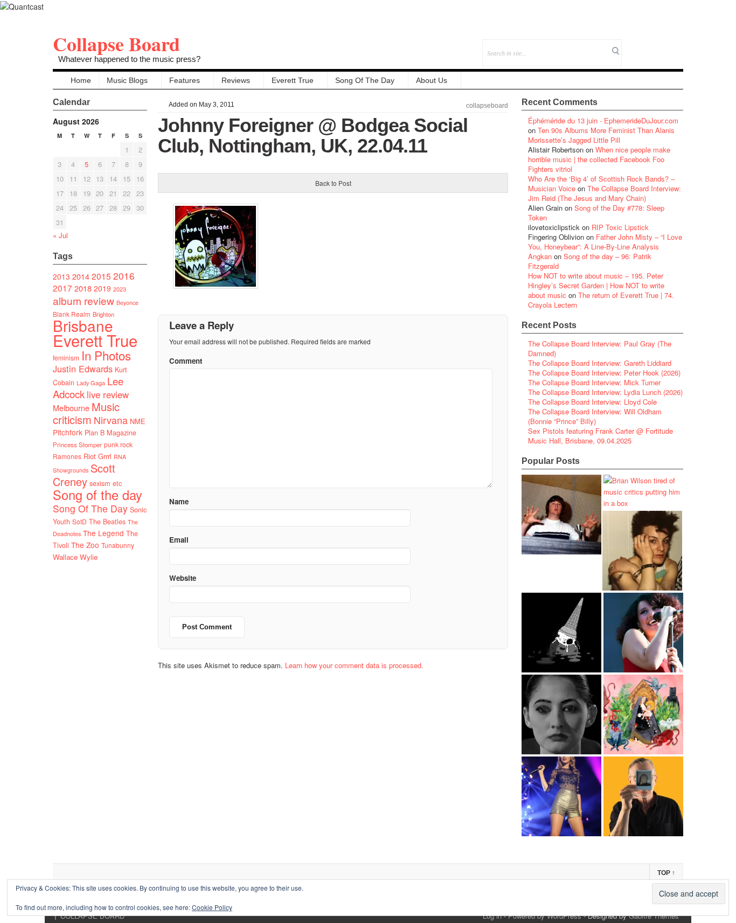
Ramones (67, 456)
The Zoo (85, 544)
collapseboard (487, 105)
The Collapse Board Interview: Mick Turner (594, 382)
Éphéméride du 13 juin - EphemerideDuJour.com (603, 120)
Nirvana (111, 420)
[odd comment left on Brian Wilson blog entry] (561, 514)
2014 (80, 276)
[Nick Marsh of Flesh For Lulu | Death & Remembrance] (642, 551)
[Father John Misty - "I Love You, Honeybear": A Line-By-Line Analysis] (643, 714)
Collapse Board (116, 44)
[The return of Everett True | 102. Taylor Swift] (561, 796)
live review (108, 394)
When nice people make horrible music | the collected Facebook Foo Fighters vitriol (599, 159)
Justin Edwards (83, 368)
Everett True (293, 80)
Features (184, 80)
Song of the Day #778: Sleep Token (596, 213)
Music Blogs (127, 80)
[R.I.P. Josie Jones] (561, 714)
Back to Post (333, 183)
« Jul (60, 235)
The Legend (103, 533)
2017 (62, 288)
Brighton (103, 314)
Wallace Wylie (75, 557)
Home (81, 80)
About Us (431, 80)
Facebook (646, 45)
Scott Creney (84, 474)
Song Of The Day (364, 80)
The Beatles (107, 521)
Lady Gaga (91, 382)
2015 (101, 276)
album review (83, 300)
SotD (79, 521)
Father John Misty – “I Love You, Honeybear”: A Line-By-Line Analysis (605, 242)
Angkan (540, 256)
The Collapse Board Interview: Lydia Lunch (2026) (605, 392)
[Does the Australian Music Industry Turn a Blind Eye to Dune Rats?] (561, 632)
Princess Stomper (77, 444)
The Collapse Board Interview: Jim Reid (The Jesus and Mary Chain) (604, 193)
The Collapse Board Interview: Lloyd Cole (592, 402)
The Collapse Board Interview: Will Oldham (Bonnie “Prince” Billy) (595, 416)
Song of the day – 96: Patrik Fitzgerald (589, 261)
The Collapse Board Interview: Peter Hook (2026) (604, 372)
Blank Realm (72, 313)
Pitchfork (67, 432)
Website (182, 578)
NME (137, 421)
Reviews (235, 80)
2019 (102, 288)
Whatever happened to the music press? (129, 59)
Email (660, 45)
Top (666, 873)
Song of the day (97, 494)
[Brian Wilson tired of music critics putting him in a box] (643, 492)
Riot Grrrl (98, 456)
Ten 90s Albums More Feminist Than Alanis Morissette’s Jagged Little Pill (601, 135)
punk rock (118, 444)
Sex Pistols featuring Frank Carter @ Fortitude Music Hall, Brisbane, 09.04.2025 (600, 436)
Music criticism (86, 413)
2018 (83, 288)
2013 (61, 276)
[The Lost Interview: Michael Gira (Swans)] (643, 796)
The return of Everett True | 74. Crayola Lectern (601, 300)
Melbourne (71, 407)
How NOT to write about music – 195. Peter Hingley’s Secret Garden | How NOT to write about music (596, 285)
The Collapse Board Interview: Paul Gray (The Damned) (599, 348)
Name (179, 501)
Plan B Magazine (110, 433)
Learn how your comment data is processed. (354, 665)
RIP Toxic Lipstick (620, 227)
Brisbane (83, 325)
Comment (185, 361)
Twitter (631, 45)
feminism (66, 357)
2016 (124, 275)
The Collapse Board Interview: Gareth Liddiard (599, 363)
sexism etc (105, 483)
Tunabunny (117, 545)
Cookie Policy (212, 907)
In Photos (106, 355)
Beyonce (127, 303)
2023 (119, 289)
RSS (675, 45)
